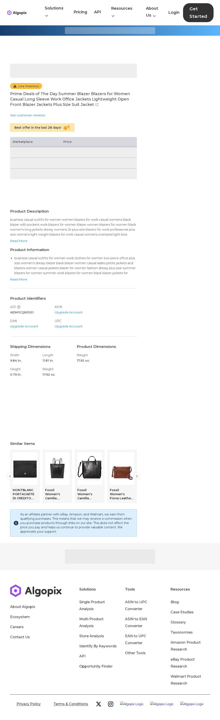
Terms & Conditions (70, 704)
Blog (175, 602)
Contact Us (20, 637)
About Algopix (22, 607)
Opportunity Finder (96, 666)
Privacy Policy (29, 704)
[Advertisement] (110, 49)
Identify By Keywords (98, 646)
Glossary (178, 622)
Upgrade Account (69, 312)
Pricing (80, 12)
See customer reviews (27, 115)
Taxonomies (181, 632)
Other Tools (135, 653)
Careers (17, 627)
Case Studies (182, 612)
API (97, 12)
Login (174, 12)
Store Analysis (91, 636)
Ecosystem (20, 617)
